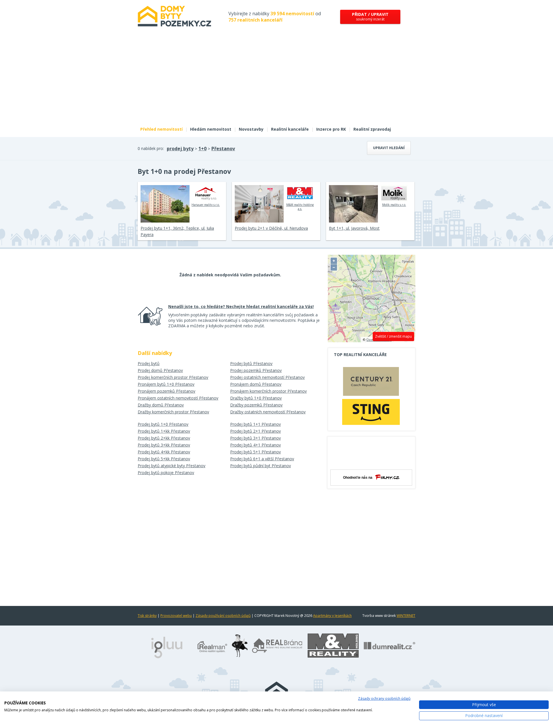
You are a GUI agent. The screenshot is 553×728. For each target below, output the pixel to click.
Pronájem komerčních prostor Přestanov (268, 391)
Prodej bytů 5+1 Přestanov (255, 452)
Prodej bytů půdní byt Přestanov (260, 465)
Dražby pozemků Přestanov (256, 405)
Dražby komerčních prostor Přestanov (173, 412)
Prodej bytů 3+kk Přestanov (164, 445)
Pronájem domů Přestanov (255, 384)
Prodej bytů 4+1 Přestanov (255, 445)
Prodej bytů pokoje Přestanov (166, 472)
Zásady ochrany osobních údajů (384, 698)
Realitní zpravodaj (372, 129)
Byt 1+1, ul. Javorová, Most (354, 228)
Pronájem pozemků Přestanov (166, 391)
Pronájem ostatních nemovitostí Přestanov (178, 398)
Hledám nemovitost (210, 129)
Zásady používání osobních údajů (223, 615)
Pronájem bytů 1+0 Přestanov (166, 384)
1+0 (202, 148)
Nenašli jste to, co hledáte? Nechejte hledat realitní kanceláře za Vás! (241, 306)
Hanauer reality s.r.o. (206, 205)
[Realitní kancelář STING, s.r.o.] (371, 412)
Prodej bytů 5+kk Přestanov (164, 458)
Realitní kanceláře (290, 129)
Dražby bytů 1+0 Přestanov (256, 398)
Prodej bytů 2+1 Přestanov (255, 431)
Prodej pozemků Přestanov (256, 370)
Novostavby (251, 129)
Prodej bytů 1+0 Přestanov (163, 424)
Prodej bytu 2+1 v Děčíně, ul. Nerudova (271, 228)
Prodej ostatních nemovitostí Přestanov (267, 377)
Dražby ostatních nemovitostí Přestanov (268, 412)
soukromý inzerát (370, 17)
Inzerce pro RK (331, 129)
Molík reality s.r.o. (394, 205)
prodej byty (180, 148)
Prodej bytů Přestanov (251, 363)
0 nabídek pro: (151, 148)
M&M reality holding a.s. (300, 207)
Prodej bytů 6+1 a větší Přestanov (262, 458)
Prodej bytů (149, 363)
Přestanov (223, 148)
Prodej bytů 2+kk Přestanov (164, 438)
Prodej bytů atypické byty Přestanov (171, 465)
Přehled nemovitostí (161, 129)
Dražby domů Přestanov (161, 405)
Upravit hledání (389, 147)
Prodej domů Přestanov (160, 370)
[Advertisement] (276, 80)
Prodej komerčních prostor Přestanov (173, 377)
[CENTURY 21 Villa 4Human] (371, 383)
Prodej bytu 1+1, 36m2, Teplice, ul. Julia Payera (177, 231)
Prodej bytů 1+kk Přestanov (164, 431)
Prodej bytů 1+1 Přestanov (255, 424)
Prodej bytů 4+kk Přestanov (164, 452)
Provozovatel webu (176, 615)
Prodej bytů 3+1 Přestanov (255, 438)
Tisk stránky (147, 615)
